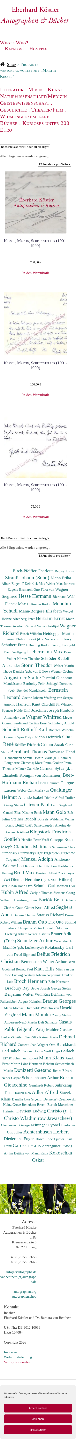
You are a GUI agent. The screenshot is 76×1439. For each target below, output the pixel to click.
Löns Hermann (32, 1064)
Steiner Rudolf (24, 819)
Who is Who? (14, 42)
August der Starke (23, 677)
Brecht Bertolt (47, 1105)
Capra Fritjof (25, 737)
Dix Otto (56, 922)
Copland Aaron (33, 1051)
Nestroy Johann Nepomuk (43, 975)
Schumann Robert (26, 1058)
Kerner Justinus (39, 934)
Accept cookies (38, 1408)
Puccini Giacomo (57, 677)
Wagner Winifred (44, 717)
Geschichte (13, 110)
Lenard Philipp (16, 639)
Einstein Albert (47, 873)
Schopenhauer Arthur (41, 1077)
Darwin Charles (24, 915)
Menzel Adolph (37, 859)
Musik (35, 89)
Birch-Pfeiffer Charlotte (34, 570)
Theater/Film (47, 110)
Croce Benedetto (24, 1105)
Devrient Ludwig (31, 1111)
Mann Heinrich (48, 736)
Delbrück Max (35, 584)
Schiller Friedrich (28, 745)
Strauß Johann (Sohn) (28, 577)
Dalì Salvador (48, 1022)
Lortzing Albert (16, 934)
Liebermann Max (45, 652)
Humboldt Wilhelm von (43, 1008)
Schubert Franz (15, 644)
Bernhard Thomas (29, 751)
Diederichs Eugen (20, 1138)
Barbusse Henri (61, 751)
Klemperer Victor (30, 928)
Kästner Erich (32, 813)
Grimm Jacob (53, 744)
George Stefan (61, 988)
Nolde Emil (22, 710)
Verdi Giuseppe (53, 840)
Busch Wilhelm (31, 634)
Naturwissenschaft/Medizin (33, 96)
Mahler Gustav (59, 1029)
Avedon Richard (25, 626)
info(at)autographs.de (21, 1272)
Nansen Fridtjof (48, 626)
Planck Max (16, 603)
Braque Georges (59, 1001)
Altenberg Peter (24, 619)
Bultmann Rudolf (40, 604)
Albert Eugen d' (13, 584)
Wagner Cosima (62, 671)
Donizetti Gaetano (33, 1070)
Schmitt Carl (45, 885)
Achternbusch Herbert (46, 1132)
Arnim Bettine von (17, 1153)
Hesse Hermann (36, 596)
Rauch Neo (23, 1093)
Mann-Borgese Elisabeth (41, 611)
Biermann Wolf (63, 597)
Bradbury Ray (18, 988)
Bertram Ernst (51, 618)
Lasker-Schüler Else (16, 1037)
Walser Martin (64, 666)
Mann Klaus (52, 1058)
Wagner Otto (47, 1045)
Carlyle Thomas (41, 893)
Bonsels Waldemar (51, 819)
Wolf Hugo (52, 1051)
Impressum (11, 1352)
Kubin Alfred (15, 892)
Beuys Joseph (41, 988)
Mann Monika (37, 1014)
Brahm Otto (35, 922)
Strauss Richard (50, 914)
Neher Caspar (12, 1078)
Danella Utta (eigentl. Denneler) (35, 1099)
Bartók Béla (51, 900)
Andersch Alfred (17, 832)
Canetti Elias (12, 813)
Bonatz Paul (25, 969)
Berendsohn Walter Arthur (44, 961)
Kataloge (15, 48)
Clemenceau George (16, 1125)
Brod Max (25, 872)
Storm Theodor (37, 665)
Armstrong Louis (25, 900)
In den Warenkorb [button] (35, 273)
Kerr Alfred (45, 907)
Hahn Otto (26, 886)
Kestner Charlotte (38, 866)
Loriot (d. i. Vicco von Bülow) (49, 639)
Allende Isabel (31, 797)
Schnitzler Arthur (35, 940)
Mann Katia (40, 1153)
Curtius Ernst (38, 723)
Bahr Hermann (58, 982)
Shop (11, 64)
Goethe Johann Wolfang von (42, 698)
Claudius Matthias (33, 846)
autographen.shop (23, 1296)
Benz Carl (24, 825)
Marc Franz (43, 763)
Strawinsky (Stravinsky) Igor (22, 853)
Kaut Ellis (45, 969)
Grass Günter (25, 908)
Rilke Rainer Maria (45, 1037)
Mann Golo (55, 812)
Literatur (12, 89)
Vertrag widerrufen (17, 1362)
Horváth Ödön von (56, 928)
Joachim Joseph (45, 710)
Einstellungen (38, 1430)
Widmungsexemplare (24, 116)
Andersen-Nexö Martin (21, 1022)
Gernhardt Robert (42, 1085)
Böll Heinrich (50, 783)
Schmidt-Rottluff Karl (25, 729)
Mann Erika (61, 577)
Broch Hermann (31, 981)
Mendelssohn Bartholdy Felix (25, 684)
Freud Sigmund (25, 955)
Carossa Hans (27, 1145)
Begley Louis (64, 571)
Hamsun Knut (29, 704)
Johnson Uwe (66, 886)
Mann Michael (15, 1008)
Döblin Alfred (54, 798)
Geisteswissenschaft (24, 103)
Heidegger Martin (58, 633)
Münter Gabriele (27, 769)
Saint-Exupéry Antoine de (52, 825)
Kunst (55, 89)
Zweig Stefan (61, 1015)
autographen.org (24, 1291)
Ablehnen (38, 1419)
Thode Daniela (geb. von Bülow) (27, 671)
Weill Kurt (43, 994)
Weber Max (55, 584)
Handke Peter (31, 840)
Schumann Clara (63, 847)
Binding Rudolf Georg (45, 645)
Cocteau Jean (27, 1045)
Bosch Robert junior (50, 1139)
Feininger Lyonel (46, 1124)
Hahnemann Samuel (19, 758)
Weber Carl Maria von (33, 790)
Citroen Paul (37, 804)
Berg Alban (9, 886)
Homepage (39, 48)
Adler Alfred (45, 1092)
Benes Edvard (62, 1071)
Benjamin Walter (19, 994)
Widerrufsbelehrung (18, 1357)
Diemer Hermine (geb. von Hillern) (41, 879)
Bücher (9, 123)
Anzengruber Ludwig (57, 1146)
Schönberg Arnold (61, 723)
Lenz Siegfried (61, 805)
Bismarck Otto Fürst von (37, 589)
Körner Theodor (29, 659)
